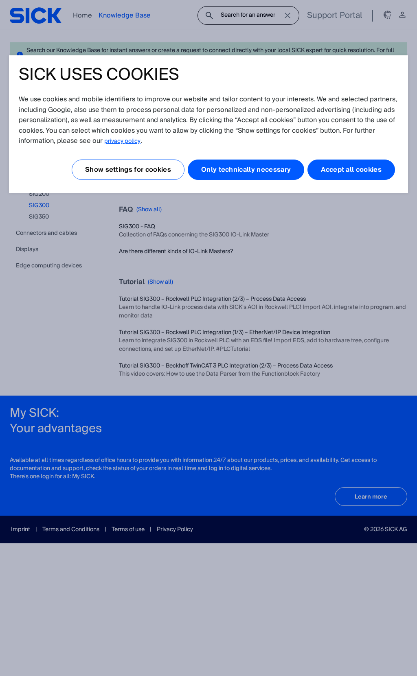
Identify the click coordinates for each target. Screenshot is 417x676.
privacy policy (122, 141)
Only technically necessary (246, 169)
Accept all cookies (351, 169)
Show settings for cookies (128, 169)
